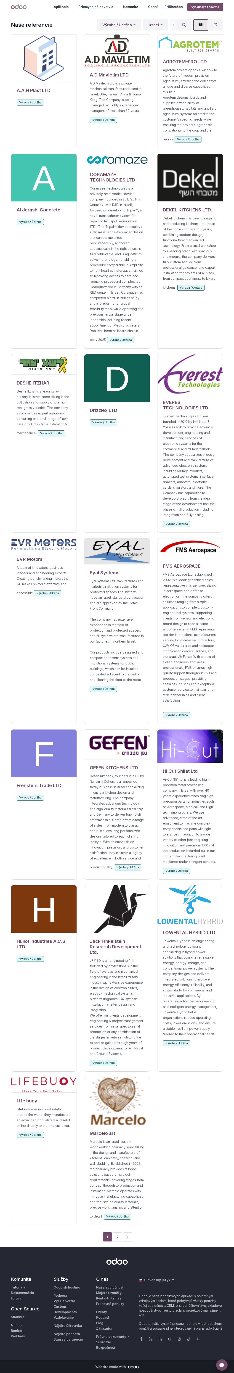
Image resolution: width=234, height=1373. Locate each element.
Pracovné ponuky (110, 1304)
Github (16, 1325)
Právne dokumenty (111, 1337)
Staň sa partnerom (68, 1339)
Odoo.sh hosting (67, 1287)
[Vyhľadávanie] (183, 25)
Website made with (111, 1367)
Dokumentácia (22, 1293)
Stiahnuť (18, 1317)
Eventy (101, 1312)
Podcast (102, 1317)
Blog (99, 1323)
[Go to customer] (44, 58)
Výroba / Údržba (117, 25)
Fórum (16, 1298)
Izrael (154, 25)
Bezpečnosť (105, 1347)
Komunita (130, 7)
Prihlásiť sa (174, 7)
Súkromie (103, 1342)
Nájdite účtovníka (68, 1326)
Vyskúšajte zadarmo (205, 7)
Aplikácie (61, 7)
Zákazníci (104, 1328)
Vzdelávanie (64, 1317)
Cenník (154, 7)
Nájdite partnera (67, 1334)
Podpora (60, 1295)
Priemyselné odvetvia (96, 7)
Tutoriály (18, 1287)
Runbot (16, 1331)
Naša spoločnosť (110, 1287)
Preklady (18, 1336)
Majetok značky (109, 1293)
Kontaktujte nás (108, 1298)
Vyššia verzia (64, 1301)
